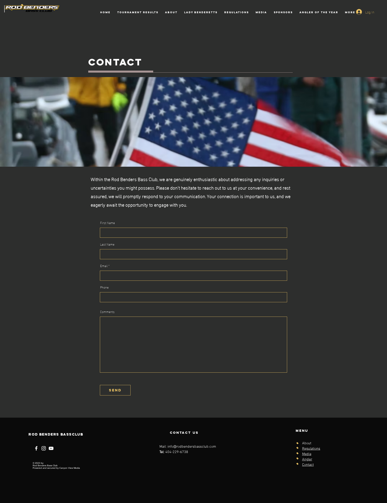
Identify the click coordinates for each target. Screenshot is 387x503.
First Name (107, 222)
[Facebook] (36, 448)
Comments (107, 311)
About (306, 443)
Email (104, 265)
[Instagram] (44, 448)
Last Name (107, 244)
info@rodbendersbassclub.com (192, 447)
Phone (104, 287)
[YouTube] (51, 448)
